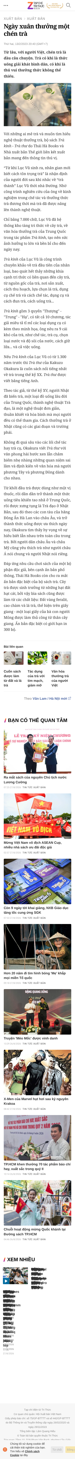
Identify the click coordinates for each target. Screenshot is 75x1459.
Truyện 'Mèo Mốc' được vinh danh (31, 1038)
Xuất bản (13, 19)
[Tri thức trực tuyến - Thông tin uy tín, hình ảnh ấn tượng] (45, 5)
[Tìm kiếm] (68, 5)
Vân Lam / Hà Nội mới (50, 699)
